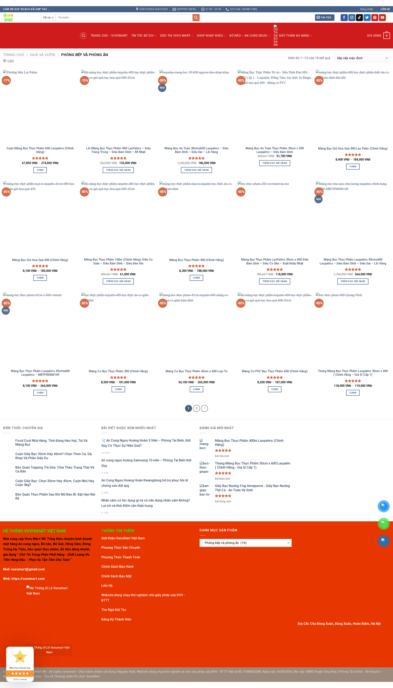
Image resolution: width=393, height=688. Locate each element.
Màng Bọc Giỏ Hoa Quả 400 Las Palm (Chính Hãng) (353, 148)
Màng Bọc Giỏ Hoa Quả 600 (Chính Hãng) (40, 260)
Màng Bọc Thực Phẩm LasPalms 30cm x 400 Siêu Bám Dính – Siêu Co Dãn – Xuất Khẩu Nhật (274, 261)
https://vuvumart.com (28, 579)
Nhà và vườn (42, 55)
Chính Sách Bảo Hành (117, 567)
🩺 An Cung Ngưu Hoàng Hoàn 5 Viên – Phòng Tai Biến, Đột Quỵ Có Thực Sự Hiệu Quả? (146, 443)
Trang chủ (13, 55)
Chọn (40, 170)
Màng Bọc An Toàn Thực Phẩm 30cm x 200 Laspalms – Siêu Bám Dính (275, 150)
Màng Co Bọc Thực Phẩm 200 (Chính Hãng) (118, 371)
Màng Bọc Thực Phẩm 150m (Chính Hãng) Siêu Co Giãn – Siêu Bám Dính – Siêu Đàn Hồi (118, 261)
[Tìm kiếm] (83, 35)
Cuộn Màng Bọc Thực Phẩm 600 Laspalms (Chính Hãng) (40, 150)
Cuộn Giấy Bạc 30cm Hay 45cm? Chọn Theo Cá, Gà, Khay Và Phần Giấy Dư (53, 456)
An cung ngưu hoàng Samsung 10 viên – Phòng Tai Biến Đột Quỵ (146, 463)
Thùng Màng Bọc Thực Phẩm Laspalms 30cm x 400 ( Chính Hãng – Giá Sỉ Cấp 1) (353, 373)
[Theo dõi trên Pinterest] (374, 17)
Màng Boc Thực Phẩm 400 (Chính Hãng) (196, 260)
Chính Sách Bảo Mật (116, 576)
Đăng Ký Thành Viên (116, 619)
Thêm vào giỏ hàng (118, 170)
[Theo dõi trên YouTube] (382, 17)
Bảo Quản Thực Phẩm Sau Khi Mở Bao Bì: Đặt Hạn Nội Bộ (55, 496)
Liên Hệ (107, 586)
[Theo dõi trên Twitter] (367, 17)
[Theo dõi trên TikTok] (359, 17)
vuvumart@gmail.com (28, 569)
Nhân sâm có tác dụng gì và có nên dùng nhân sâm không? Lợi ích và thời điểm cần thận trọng (145, 503)
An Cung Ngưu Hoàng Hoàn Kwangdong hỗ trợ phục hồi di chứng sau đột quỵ (144, 483)
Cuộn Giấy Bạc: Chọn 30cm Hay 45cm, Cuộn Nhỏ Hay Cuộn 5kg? (54, 483)
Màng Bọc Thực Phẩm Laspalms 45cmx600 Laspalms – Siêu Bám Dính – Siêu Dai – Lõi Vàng (353, 261)
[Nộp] (196, 17)
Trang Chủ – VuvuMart (109, 35)
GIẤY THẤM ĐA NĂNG (294, 35)
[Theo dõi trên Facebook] (344, 17)
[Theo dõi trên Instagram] (351, 17)
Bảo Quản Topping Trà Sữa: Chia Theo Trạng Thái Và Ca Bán (54, 469)
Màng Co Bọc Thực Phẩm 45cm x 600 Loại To (196, 371)
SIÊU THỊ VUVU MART (175, 35)
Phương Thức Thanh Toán (120, 557)
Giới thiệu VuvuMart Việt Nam (123, 538)
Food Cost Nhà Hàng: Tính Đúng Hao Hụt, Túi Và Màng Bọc (51, 442)
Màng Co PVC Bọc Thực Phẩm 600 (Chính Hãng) (275, 371)
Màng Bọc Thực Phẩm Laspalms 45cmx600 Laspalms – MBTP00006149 (40, 373)
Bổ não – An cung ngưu (248, 35)
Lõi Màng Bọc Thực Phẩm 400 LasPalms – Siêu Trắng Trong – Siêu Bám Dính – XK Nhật (118, 150)
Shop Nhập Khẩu (210, 35)
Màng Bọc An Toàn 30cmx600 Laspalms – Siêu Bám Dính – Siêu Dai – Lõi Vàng (196, 150)
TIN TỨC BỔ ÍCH (142, 35)
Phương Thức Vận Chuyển (120, 548)
